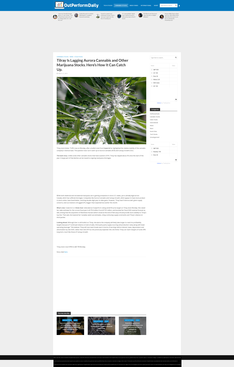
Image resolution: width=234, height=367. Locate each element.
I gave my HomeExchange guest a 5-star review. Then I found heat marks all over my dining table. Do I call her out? (65, 17)
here (65, 252)
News (71, 57)
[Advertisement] (117, 37)
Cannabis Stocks (121, 5)
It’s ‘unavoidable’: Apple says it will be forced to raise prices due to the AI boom (128, 16)
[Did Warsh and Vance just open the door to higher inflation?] (140, 15)
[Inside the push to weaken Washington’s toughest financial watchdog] (76, 15)
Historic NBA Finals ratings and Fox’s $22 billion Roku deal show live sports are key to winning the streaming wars (172, 17)
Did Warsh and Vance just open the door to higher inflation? (150, 15)
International (146, 5)
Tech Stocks (108, 5)
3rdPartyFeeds (67, 320)
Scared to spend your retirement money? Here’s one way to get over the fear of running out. (108, 16)
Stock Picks (78, 57)
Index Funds (134, 5)
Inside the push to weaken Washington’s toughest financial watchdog (86, 15)
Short (156, 5)
